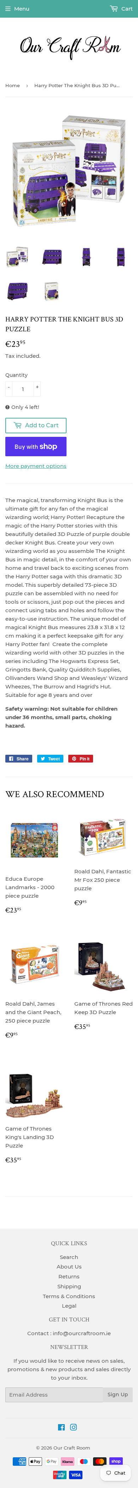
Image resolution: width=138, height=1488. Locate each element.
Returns (69, 1276)
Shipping (69, 1286)
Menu (21, 8)
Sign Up (118, 1394)
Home (12, 85)
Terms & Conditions (69, 1296)
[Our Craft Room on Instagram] (73, 1428)
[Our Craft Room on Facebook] (61, 1428)
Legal (69, 1305)
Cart (126, 8)
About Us (69, 1266)
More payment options (36, 466)
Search (69, 1257)
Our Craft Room (71, 1448)
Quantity (16, 375)
